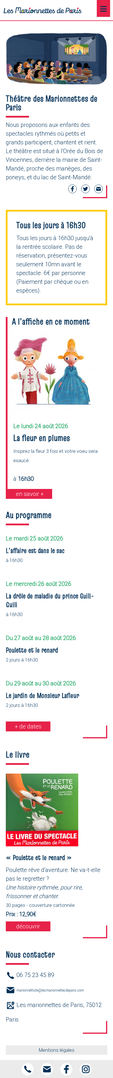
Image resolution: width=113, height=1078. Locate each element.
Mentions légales (56, 1050)
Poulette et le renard (32, 650)
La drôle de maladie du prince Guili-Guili (50, 600)
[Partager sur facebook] (72, 192)
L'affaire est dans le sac (35, 550)
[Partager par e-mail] (98, 192)
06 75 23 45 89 (35, 974)
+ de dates (28, 726)
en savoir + (30, 493)
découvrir (28, 926)
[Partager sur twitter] (85, 192)
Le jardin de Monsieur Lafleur (42, 695)
